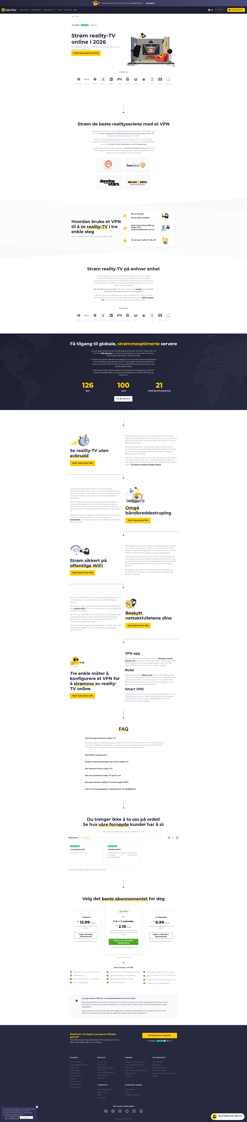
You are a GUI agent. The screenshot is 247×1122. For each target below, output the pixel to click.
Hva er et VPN (102, 1062)
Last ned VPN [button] (36, 10)
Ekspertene (73, 838)
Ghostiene (85, 838)
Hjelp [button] (75, 10)
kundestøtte (75, 520)
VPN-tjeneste (106, 353)
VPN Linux (73, 1079)
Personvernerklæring (159, 1068)
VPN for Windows (76, 1062)
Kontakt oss (156, 1065)
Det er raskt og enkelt (140, 218)
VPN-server (101, 1078)
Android (128, 661)
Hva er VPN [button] (23, 10)
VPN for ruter (147, 675)
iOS (133, 661)
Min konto (220, 10)
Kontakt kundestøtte (132, 1095)
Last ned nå (129, 1068)
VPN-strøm (129, 1076)
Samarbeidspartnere (104, 1089)
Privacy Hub (101, 1065)
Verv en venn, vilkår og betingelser (164, 1073)
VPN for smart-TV (76, 1084)
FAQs (127, 1092)
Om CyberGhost (157, 1062)
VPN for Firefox (75, 1073)
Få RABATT (237, 10)
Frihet (99, 1095)
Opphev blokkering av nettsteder (136, 1070)
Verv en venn (101, 1092)
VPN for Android (75, 1070)
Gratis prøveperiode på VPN (134, 1065)
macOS (138, 289)
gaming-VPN (79, 608)
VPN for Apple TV (76, 1076)
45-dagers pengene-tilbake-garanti (146, 465)
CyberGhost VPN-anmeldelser (135, 1062)
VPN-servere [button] (48, 10)
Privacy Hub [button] (68, 10)
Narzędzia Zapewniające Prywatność (105, 1069)
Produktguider (130, 1089)
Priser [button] (60, 10)
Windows (162, 658)
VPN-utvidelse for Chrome (79, 1065)
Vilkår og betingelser (159, 1070)
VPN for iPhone (75, 1087)
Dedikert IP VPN (130, 1073)
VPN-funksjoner (102, 1075)
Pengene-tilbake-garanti (105, 1072)
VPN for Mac (74, 1068)
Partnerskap (101, 1098)
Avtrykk (155, 1076)
